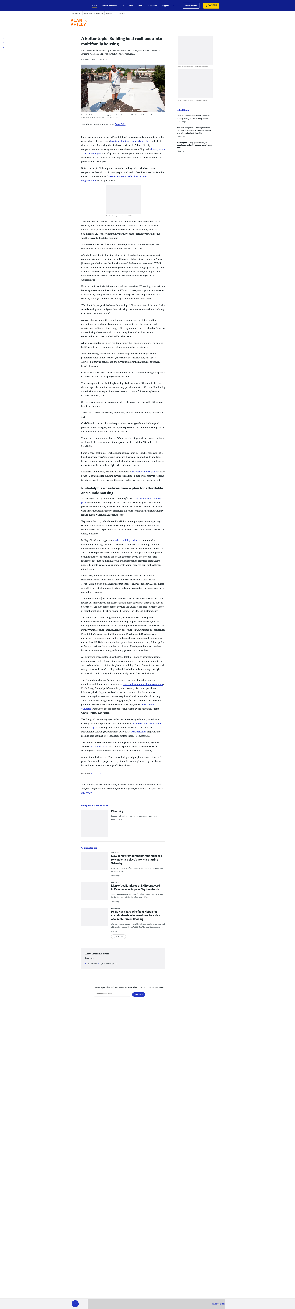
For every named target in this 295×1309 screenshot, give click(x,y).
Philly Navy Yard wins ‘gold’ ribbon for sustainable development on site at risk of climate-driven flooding (135, 915)
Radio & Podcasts (109, 5)
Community (76, 13)
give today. (86, 792)
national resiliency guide (144, 471)
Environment (121, 13)
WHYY (78, 6)
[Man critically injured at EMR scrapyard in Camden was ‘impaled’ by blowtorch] (94, 892)
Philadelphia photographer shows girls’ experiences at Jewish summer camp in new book (194, 145)
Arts (131, 5)
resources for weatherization (147, 723)
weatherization (138, 731)
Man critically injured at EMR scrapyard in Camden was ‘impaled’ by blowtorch (135, 887)
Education (152, 5)
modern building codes (125, 540)
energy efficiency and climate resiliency (143, 684)
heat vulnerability (99, 746)
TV (123, 5)
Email (101, 773)
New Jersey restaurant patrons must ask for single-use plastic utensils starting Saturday (136, 859)
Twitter (96, 773)
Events (140, 5)
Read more (89, 958)
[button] (75, 1303)
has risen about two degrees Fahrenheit (130, 141)
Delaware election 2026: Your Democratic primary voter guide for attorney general (193, 117)
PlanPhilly (120, 124)
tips (94, 727)
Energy (109, 13)
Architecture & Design (93, 13)
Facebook (91, 773)
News (94, 5)
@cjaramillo (92, 963)
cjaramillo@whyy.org (109, 963)
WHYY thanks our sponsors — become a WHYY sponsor (121, 216)
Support (165, 5)
